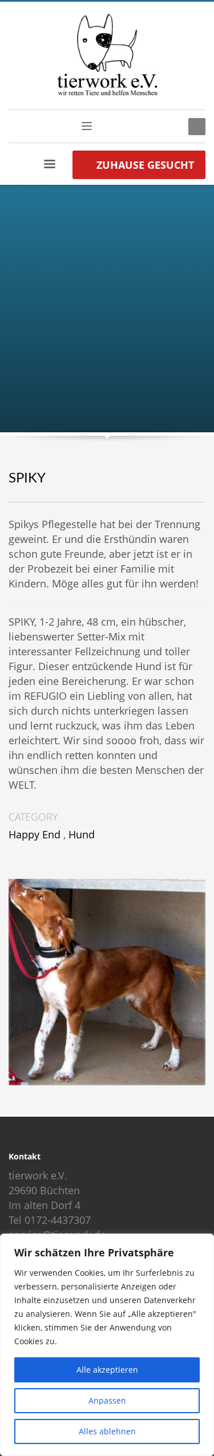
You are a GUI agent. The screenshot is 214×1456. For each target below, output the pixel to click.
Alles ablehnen (107, 1431)
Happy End (34, 834)
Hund (81, 834)
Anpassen (107, 1400)
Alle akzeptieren (107, 1369)
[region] (107, 1345)
